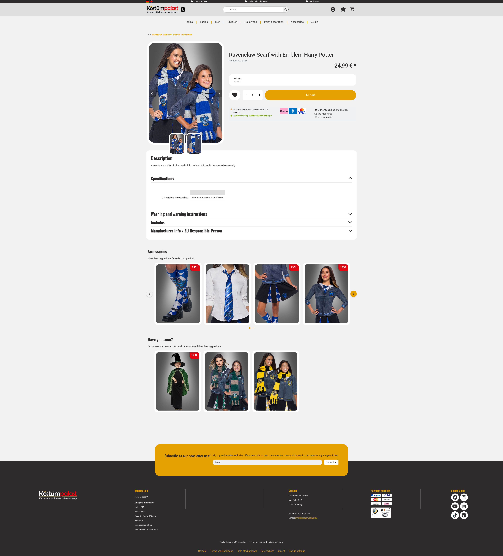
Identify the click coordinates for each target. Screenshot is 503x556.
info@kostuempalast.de (306, 518)
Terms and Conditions (221, 551)
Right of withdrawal (247, 551)
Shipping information (145, 502)
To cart (310, 95)
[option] (185, 93)
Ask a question (325, 117)
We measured (324, 113)
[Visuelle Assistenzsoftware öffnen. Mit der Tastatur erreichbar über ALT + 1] (181, 9)
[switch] (385, 515)
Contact (202, 551)
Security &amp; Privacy (145, 516)
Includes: (238, 78)
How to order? (141, 497)
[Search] (286, 9)
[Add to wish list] (234, 95)
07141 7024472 (302, 513)
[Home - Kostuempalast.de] (58, 495)
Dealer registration (143, 525)
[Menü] (389, 509)
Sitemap (139, 520)
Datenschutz (267, 551)
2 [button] (253, 328)
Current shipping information (332, 110)
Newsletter (140, 511)
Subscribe (331, 462)
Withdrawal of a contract (146, 529)
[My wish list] (343, 9)
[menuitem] (147, 1)
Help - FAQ (139, 507)
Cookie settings (297, 551)
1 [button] (249, 328)
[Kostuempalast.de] (162, 9)
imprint (281, 551)
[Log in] (333, 9)
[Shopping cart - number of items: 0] (352, 9)
